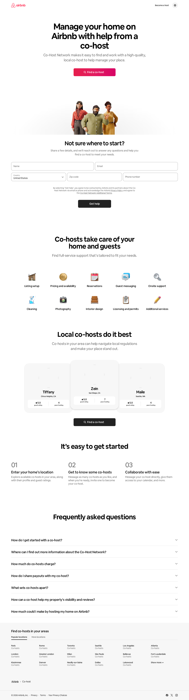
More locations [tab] (38, 637)
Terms (43, 695)
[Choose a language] (175, 5)
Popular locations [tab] (19, 637)
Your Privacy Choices (57, 695)
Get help (94, 203)
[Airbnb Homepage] (18, 5)
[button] (94, 540)
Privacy (34, 695)
